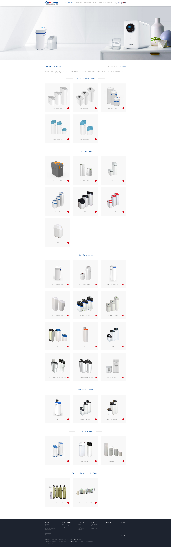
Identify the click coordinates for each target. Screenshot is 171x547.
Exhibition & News (81, 528)
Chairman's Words (94, 528)
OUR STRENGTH (78, 3)
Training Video (80, 527)
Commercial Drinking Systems (50, 530)
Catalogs (79, 524)
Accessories (47, 536)
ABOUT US (95, 3)
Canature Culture (94, 525)
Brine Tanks (47, 534)
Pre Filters (47, 524)
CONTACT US (110, 3)
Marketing (64, 528)
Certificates (80, 529)
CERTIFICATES (102, 3)
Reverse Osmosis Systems (50, 528)
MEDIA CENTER (87, 3)
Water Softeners (48, 525)
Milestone (93, 527)
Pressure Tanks (48, 533)
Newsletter (80, 525)
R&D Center (64, 524)
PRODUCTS (70, 3)
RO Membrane (48, 529)
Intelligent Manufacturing (67, 525)
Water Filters (47, 527)
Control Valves (48, 532)
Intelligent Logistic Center (67, 527)
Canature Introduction (95, 524)
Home (64, 3)
